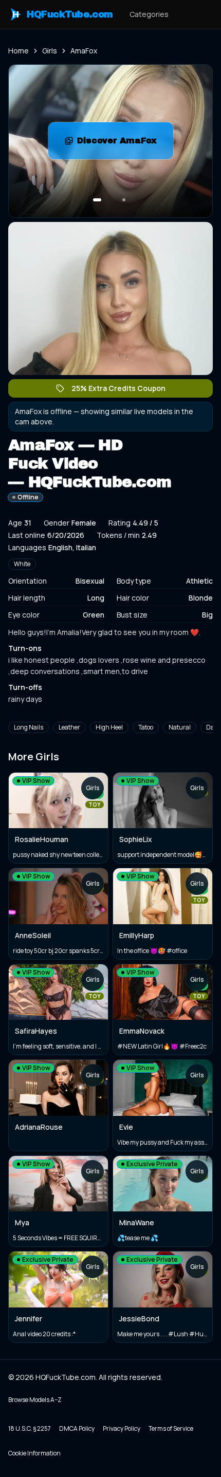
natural (180, 727)
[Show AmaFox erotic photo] (97, 200)
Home (18, 50)
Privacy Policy (121, 1428)
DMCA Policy (77, 1428)
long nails (28, 727)
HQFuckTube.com (62, 14)
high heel (109, 727)
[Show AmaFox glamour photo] (124, 200)
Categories (149, 14)
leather (69, 727)
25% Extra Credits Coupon (123, 390)
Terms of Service (171, 1428)
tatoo (145, 727)
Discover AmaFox (125, 143)
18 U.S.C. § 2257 (29, 1428)
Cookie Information (34, 1453)
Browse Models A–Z (35, 1399)
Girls (49, 50)
